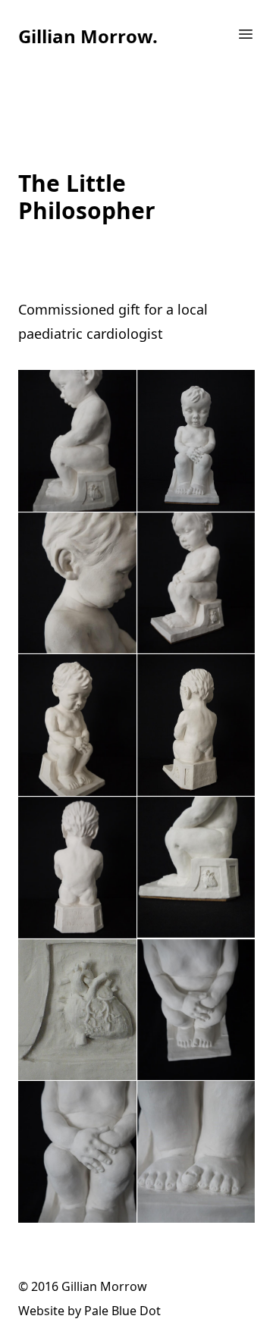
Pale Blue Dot (122, 1310)
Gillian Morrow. (88, 36)
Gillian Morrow (104, 1286)
